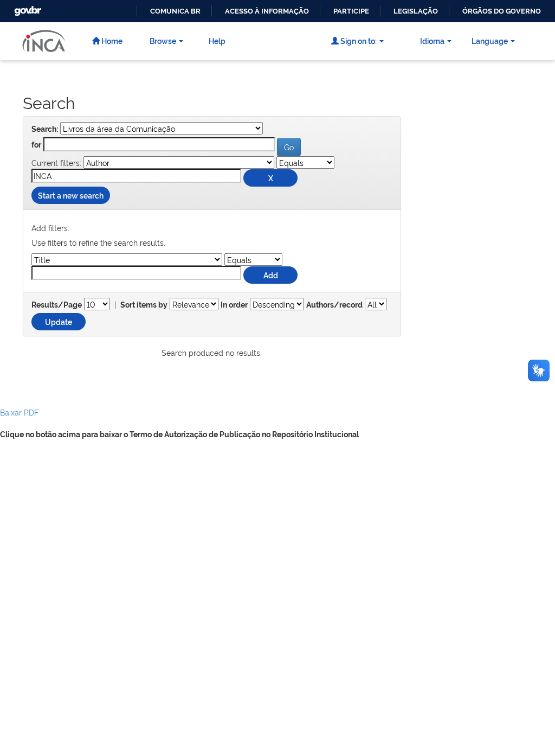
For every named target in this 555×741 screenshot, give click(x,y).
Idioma (432, 40)
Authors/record (334, 305)
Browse (163, 40)
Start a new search (71, 195)
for (36, 144)
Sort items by (143, 305)
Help (217, 40)
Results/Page (56, 305)
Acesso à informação (267, 11)
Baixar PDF (19, 412)
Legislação (415, 11)
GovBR (26, 8)
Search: (44, 129)
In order (234, 305)
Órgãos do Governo (501, 11)
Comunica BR (175, 11)
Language (490, 40)
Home (111, 40)
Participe (351, 11)
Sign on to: (358, 40)
